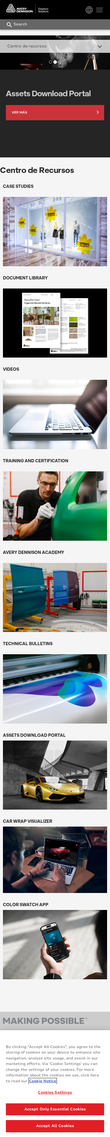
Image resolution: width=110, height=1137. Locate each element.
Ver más (19, 112)
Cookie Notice (42, 1081)
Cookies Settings (55, 1092)
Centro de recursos (27, 46)
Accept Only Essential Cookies (55, 1109)
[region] (55, 1083)
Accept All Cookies (55, 1126)
